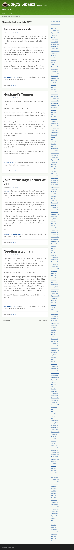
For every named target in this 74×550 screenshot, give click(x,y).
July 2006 (53, 536)
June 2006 (53, 538)
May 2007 (53, 522)
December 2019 (55, 180)
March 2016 (54, 282)
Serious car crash (17, 29)
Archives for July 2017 (11, 16)
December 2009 (55, 452)
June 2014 (53, 330)
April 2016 (53, 280)
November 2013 (55, 346)
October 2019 (54, 185)
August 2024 (54, 53)
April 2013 (53, 361)
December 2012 (55, 370)
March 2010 (54, 445)
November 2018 (55, 209)
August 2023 (54, 80)
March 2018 (54, 228)
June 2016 (53, 275)
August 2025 (54, 35)
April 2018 (53, 225)
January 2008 (54, 504)
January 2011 (54, 423)
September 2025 (55, 33)
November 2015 (55, 291)
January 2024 (54, 69)
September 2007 (55, 513)
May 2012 (53, 386)
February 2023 (54, 94)
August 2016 (54, 271)
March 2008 (54, 500)
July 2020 (53, 164)
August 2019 (54, 189)
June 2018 (53, 221)
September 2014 (55, 323)
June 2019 (53, 194)
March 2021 (54, 146)
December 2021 (55, 126)
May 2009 (53, 468)
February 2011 (54, 420)
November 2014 (55, 318)
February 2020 (54, 175)
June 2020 (53, 166)
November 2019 (55, 182)
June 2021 (53, 139)
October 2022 (54, 103)
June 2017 (53, 248)
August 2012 (54, 380)
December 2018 (55, 207)
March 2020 (54, 173)
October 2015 (54, 293)
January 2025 (54, 42)
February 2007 (54, 529)
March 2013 (54, 364)
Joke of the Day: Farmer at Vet (25, 182)
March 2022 (54, 119)
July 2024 (53, 55)
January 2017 (54, 259)
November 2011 (55, 400)
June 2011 (53, 411)
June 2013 (53, 357)
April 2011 (53, 416)
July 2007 (53, 518)
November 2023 (55, 73)
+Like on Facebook (55, 21)
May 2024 (53, 60)
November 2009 (55, 454)
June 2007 (53, 520)
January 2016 (54, 287)
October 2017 (54, 239)
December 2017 (55, 234)
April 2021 (53, 144)
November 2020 (55, 155)
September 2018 (55, 214)
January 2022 (54, 123)
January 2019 (54, 205)
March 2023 (54, 92)
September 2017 (55, 241)
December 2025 (55, 30)
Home (3, 13)
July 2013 (53, 355)
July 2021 (53, 137)
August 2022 (54, 107)
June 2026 (53, 28)
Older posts (6, 321)
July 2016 (53, 273)
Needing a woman (18, 251)
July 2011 (53, 409)
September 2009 (55, 459)
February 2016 (54, 284)
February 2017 (54, 257)
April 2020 (53, 171)
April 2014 (53, 334)
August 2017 (54, 244)
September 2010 (55, 432)
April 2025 (53, 37)
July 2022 (53, 110)
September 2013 (55, 350)
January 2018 (54, 232)
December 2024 (55, 44)
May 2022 (53, 114)
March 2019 (54, 200)
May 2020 (53, 169)
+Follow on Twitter (55, 24)
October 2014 (54, 321)
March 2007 (54, 527)
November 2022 (55, 101)
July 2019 (53, 191)
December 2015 (55, 289)
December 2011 (55, 398)
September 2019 (55, 187)
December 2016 (55, 262)
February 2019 (54, 203)
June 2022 (53, 112)
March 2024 (54, 64)
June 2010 (53, 439)
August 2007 (54, 516)
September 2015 (55, 296)
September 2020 (55, 160)
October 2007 (54, 511)
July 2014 (53, 327)
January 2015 (54, 314)
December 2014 (55, 316)
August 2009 (54, 461)
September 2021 (55, 132)
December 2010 (55, 425)
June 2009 (53, 466)
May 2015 (53, 305)
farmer (7, 191)
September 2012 (55, 377)
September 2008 (55, 486)
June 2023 (53, 85)
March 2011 (54, 418)
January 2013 (54, 368)
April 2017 (53, 253)
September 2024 (55, 51)
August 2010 (54, 434)
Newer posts (43, 321)
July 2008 (53, 491)
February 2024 (54, 67)
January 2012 (54, 395)
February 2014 (54, 339)
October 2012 (54, 375)
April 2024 (53, 62)
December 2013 (55, 343)
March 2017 (54, 255)
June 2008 (53, 493)
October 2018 (54, 212)
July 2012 (53, 382)
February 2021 (54, 148)
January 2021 (54, 151)
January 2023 (54, 96)
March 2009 (54, 473)
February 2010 (54, 448)
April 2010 (53, 443)
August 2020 (54, 162)
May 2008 (53, 495)
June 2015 (53, 302)
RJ (17, 32)
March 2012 (54, 391)
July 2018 (53, 219)
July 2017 (53, 246)
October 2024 (54, 48)
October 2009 (54, 457)
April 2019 (53, 198)
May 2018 (53, 223)
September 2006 (55, 531)
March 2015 (54, 309)
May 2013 (53, 359)
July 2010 (53, 436)
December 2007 (55, 507)
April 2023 (53, 89)
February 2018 (54, 230)
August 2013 (54, 352)
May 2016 (53, 277)
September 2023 (55, 78)
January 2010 (54, 450)
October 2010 (54, 429)
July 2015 (53, 300)
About (10, 13)
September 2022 (55, 105)
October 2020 (54, 157)
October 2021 (54, 130)
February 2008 (54, 502)
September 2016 (55, 268)
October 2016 (54, 266)
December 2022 (55, 98)
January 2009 (54, 477)
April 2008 (53, 498)
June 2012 (53, 384)
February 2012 (54, 393)
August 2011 (54, 407)
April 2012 (53, 389)
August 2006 (54, 534)
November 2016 (55, 264)
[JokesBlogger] (37, 5)
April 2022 (53, 116)
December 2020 (55, 153)
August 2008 (54, 488)
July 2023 (53, 82)
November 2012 (55, 373)
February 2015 (54, 311)
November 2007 (55, 509)
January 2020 (54, 178)
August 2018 (54, 216)
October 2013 (54, 348)
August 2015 (54, 298)
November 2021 (55, 128)
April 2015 (53, 307)
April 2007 (53, 525)
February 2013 (54, 366)
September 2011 (55, 405)
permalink (13, 85)
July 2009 (53, 463)
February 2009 (54, 475)
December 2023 (55, 71)
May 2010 (53, 441)
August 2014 (54, 325)
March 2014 (54, 336)
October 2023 (54, 76)
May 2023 (53, 87)
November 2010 (55, 427)
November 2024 (55, 46)
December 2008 (55, 479)
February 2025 (54, 39)
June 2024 (53, 58)
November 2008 (55, 482)
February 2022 (54, 121)
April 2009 (53, 470)
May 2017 (53, 250)
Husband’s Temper (18, 94)
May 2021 (53, 141)
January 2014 (54, 341)
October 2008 (54, 484)
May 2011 (53, 414)
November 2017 (55, 237)
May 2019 (53, 196)
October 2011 (54, 402)
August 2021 (54, 135)
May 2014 (53, 332)
